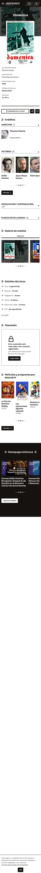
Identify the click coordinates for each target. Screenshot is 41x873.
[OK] (20, 870)
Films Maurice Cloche (10, 77)
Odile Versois (5, 177)
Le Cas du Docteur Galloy (6, 403)
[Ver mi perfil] (36, 4)
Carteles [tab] (20, 236)
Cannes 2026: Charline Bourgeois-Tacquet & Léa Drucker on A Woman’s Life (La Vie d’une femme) (13, 482)
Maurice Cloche (8, 70)
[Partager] (32, 111)
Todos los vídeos (9, 501)
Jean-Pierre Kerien (21, 177)
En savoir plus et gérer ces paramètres (14, 865)
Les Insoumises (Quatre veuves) (21, 407)
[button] (26, 243)
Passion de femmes (35, 403)
